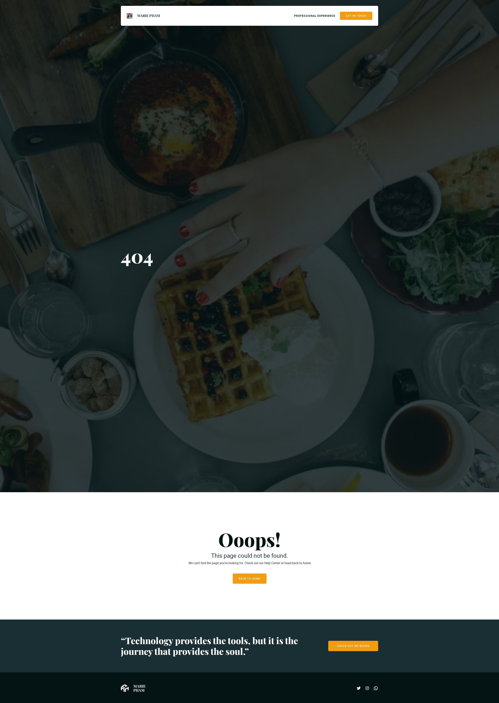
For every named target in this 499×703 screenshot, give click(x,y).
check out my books (353, 646)
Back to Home (250, 578)
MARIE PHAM (148, 15)
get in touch (356, 16)
